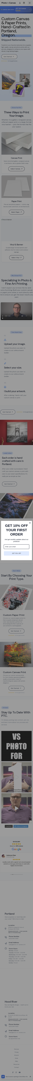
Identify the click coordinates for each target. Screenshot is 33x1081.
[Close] (30, 523)
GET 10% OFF (16, 553)
